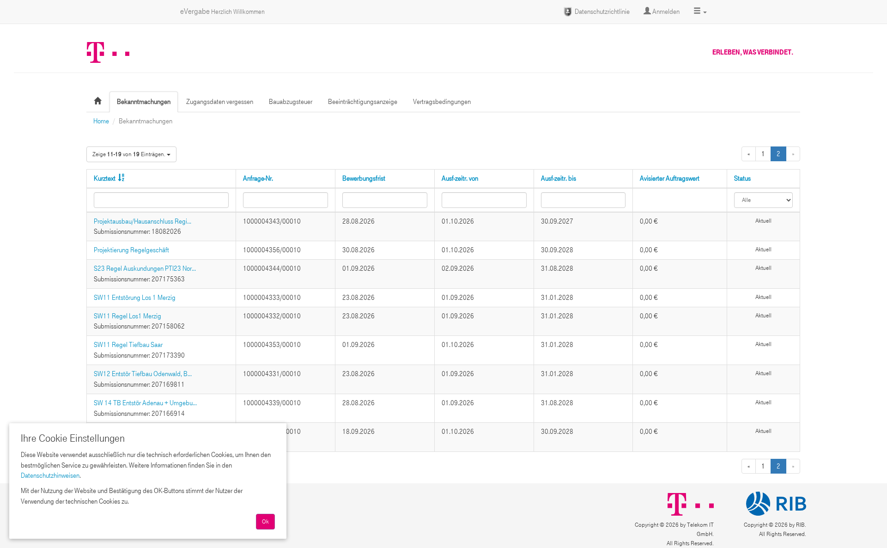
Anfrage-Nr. (258, 178)
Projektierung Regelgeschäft (131, 250)
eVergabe (222, 11)
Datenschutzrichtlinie (601, 11)
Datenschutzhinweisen (50, 475)
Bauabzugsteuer (290, 101)
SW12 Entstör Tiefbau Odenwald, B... (143, 374)
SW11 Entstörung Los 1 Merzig (135, 297)
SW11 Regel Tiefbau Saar (128, 345)
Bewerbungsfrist (363, 178)
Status (742, 178)
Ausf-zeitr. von (460, 178)
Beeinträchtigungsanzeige (362, 101)
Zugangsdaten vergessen (219, 101)
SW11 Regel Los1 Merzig (127, 316)
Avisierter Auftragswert (669, 178)
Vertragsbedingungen (442, 101)
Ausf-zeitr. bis (558, 178)
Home (101, 121)
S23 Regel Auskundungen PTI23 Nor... (145, 268)
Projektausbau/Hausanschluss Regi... (142, 221)
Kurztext (104, 178)
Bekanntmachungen (143, 101)
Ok (265, 521)
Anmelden (665, 11)
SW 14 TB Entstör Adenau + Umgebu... (145, 403)
